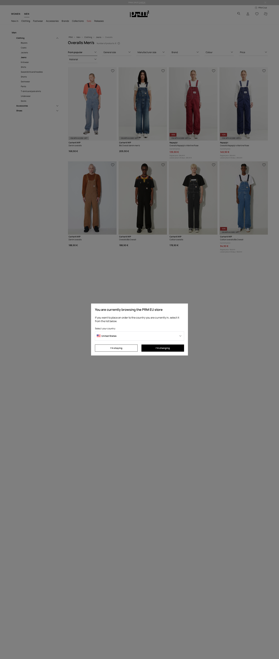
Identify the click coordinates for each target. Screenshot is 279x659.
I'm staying (116, 348)
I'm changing (163, 348)
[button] (139, 336)
